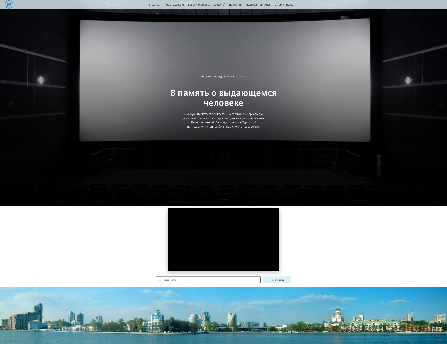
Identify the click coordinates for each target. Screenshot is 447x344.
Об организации (286, 4)
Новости (235, 4)
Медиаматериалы (258, 4)
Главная (154, 4)
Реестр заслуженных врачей (207, 4)
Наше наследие (174, 4)
